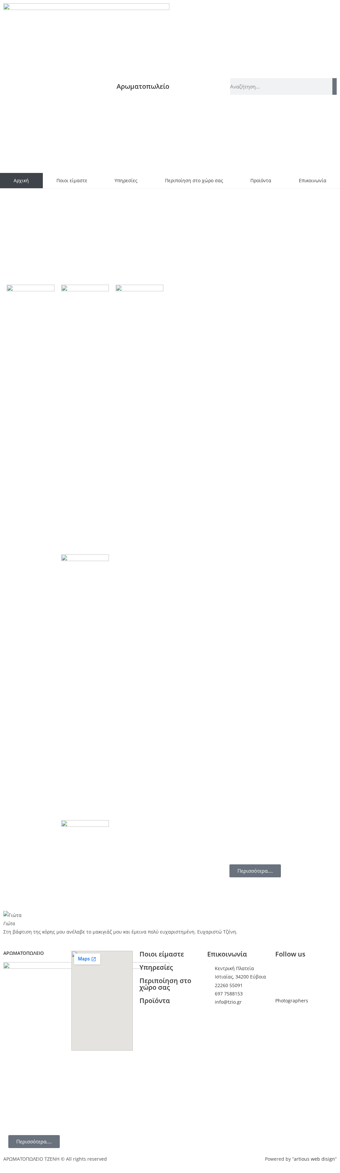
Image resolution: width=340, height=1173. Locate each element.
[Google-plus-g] (301, 972)
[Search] (334, 86)
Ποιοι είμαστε (71, 180)
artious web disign (314, 1159)
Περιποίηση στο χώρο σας (194, 180)
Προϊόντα (260, 180)
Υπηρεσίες (126, 180)
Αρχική (21, 180)
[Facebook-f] (283, 972)
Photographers (291, 1000)
